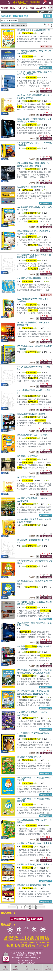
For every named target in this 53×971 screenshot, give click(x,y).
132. (34, 278)
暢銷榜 (4, 7)
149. (34, 647)
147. (34, 603)
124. (34, 96)
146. (34, 582)
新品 (12, 7)
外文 (25, 7)
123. (34, 73)
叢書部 (30, 33)
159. (34, 864)
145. (34, 561)
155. (34, 778)
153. (33, 734)
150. (34, 671)
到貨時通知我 (46, 68)
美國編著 (31, 566)
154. (29, 756)
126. (34, 143)
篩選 (48, 16)
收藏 (26, 969)
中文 (19, 7)
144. (33, 541)
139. (33, 434)
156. (34, 800)
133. (33, 300)
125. (34, 120)
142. (33, 499)
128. (31, 186)
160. (33, 884)
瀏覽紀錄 (37, 969)
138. (32, 413)
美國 (29, 77)
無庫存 (33, 91)
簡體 (32, 7)
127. (34, 164)
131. (34, 256)
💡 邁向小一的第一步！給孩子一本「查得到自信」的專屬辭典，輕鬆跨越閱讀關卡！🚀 (38, 12)
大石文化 (45, 190)
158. (34, 843)
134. (33, 323)
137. (33, 391)
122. (34, 52)
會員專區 (47, 969)
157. (34, 821)
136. (33, 368)
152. (33, 713)
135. (34, 347)
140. (28, 456)
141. (26, 477)
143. (34, 520)
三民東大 (41, 7)
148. (34, 624)
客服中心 (15, 969)
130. (34, 232)
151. (34, 694)
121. (33, 29)
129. (34, 208)
